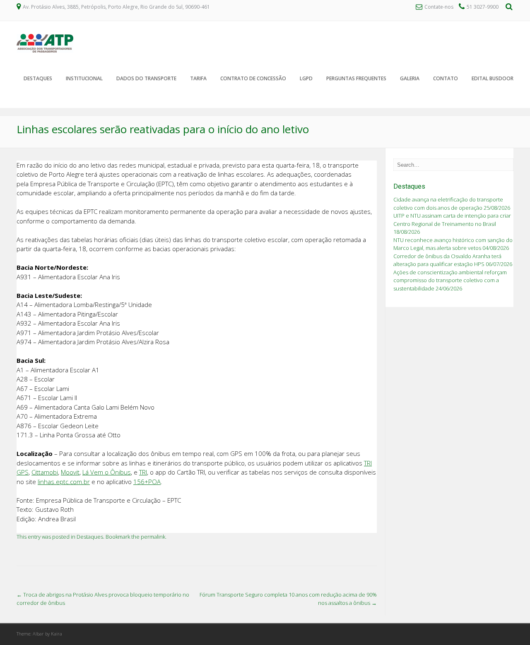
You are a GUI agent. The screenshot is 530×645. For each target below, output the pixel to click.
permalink (153, 536)
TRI (143, 472)
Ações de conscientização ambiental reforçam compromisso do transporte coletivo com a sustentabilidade (450, 280)
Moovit (70, 472)
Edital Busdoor (492, 78)
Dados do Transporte (146, 78)
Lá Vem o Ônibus (106, 472)
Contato (445, 78)
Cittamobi (44, 472)
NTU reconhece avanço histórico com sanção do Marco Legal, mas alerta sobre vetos (453, 244)
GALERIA (409, 78)
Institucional (84, 78)
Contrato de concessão (253, 78)
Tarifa (198, 78)
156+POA (147, 481)
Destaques (38, 78)
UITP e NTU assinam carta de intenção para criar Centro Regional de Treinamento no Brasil (452, 220)
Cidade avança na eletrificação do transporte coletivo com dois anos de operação (448, 203)
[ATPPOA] (45, 50)
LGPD (306, 78)
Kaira (56, 634)
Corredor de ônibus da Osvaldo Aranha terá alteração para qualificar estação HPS (447, 260)
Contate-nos (439, 6)
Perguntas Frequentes (356, 78)
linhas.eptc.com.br (64, 481)
